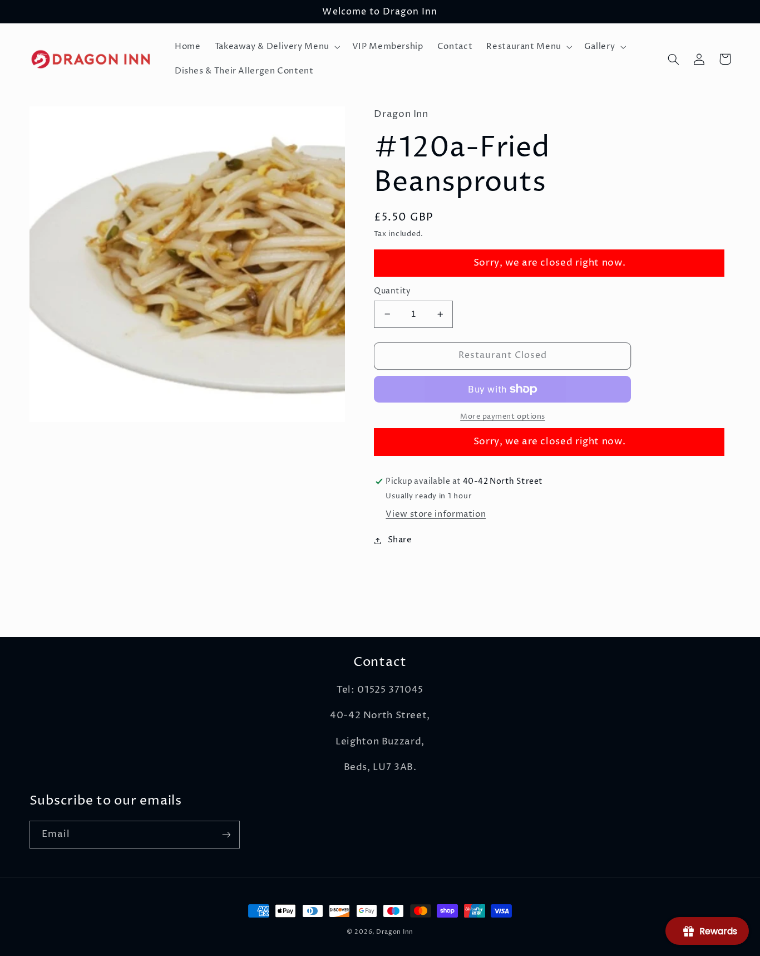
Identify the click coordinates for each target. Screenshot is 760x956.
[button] (276, 47)
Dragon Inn (394, 932)
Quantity (392, 291)
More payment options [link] (502, 416)
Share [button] (400, 540)
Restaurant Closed (502, 355)
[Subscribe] (226, 834)
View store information (436, 514)
